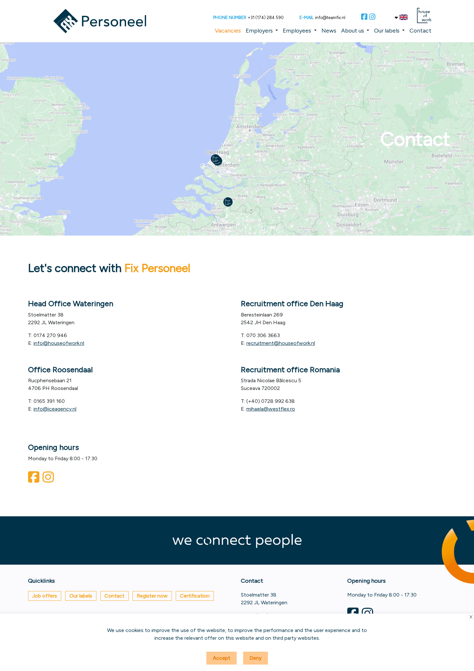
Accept (221, 658)
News (328, 30)
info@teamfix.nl (330, 17)
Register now (152, 596)
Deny (256, 658)
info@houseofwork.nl (59, 343)
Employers (259, 30)
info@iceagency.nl (55, 409)
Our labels (387, 30)
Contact (420, 30)
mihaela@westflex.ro (270, 409)
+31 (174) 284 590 (266, 17)
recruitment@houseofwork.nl (280, 343)
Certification (195, 596)
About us (352, 30)
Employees (297, 30)
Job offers (44, 596)
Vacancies (228, 30)
